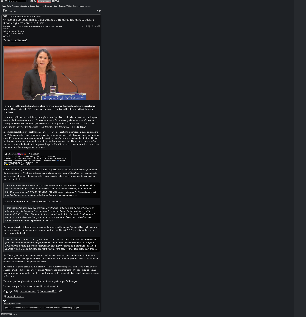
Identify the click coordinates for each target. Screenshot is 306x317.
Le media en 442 (19, 40)
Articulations (24, 6)
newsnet (7, 304)
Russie (7, 31)
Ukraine (13, 31)
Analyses (15, 6)
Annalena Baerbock (17, 33)
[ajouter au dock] (95, 26)
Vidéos (69, 6)
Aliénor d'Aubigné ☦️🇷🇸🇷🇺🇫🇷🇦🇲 (17, 154)
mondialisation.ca (23, 16)
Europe (7, 29)
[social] (83, 26)
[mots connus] (92, 26)
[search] (17, 1)
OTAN (7, 36)
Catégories (40, 6)
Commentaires (78, 6)
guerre (59, 26)
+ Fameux (62, 6)
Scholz (7, 33)
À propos (88, 6)
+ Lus (55, 6)
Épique (32, 6)
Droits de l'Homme (23, 26)
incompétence (35, 26)
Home (4, 6)
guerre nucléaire (10, 26)
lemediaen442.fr (51, 286)
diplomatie (44, 26)
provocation (53, 26)
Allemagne (20, 31)
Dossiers (48, 6)
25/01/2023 (35, 154)
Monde (12, 11)
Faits (9, 6)
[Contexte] (89, 26)
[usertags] (86, 26)
